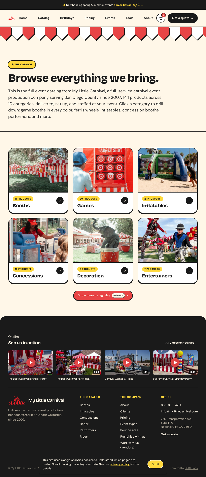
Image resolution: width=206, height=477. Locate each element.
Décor (84, 424)
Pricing (90, 18)
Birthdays (67, 18)
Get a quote (169, 434)
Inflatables (87, 411)
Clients (125, 411)
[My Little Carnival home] (11, 18)
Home (23, 18)
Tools (129, 18)
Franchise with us (132, 437)
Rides (84, 437)
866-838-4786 (171, 405)
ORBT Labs (191, 468)
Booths (85, 405)
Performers (88, 430)
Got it (155, 464)
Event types (128, 424)
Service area (129, 430)
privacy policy (120, 464)
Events (110, 18)
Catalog (43, 18)
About (148, 18)
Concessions (89, 418)
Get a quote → (182, 18)
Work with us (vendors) (129, 445)
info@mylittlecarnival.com (179, 411)
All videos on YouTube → (182, 342)
